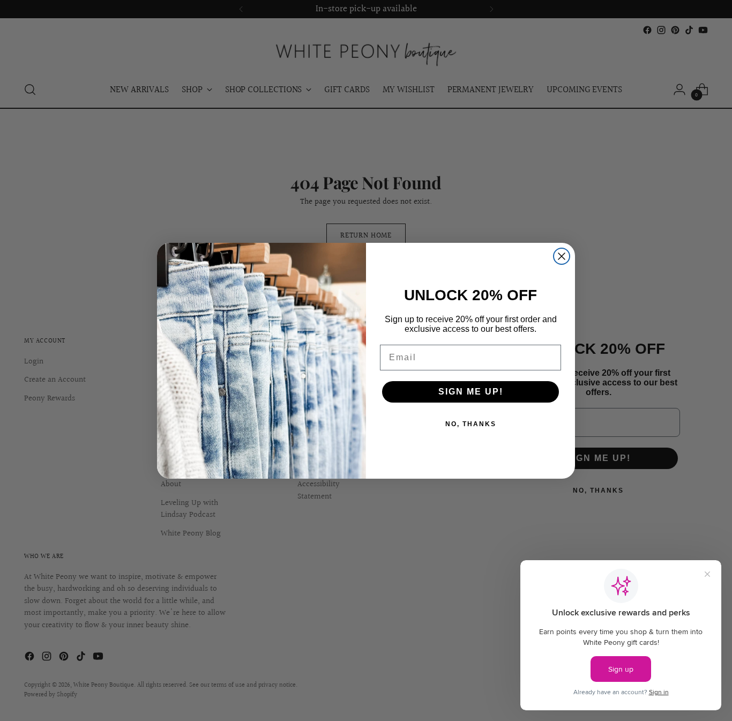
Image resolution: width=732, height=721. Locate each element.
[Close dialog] (562, 256)
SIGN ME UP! (470, 391)
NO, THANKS (470, 424)
